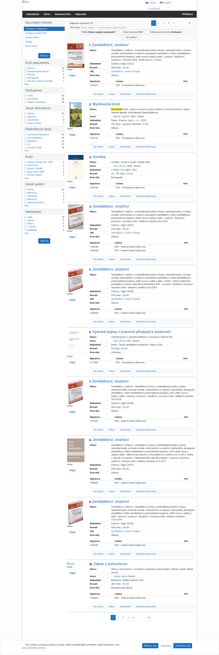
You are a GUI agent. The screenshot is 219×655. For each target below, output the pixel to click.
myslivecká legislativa (38, 134)
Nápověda (81, 14)
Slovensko (32, 196)
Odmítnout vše (182, 645)
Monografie (33, 77)
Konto (47, 14)
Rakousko (32, 199)
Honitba (97, 157)
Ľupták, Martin (120, 576)
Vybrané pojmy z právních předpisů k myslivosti (130, 332)
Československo (35, 202)
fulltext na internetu (36, 102)
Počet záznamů (132, 32)
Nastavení (166, 645)
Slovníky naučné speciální (40, 81)
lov (28, 144)
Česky (152, 2)
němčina (31, 116)
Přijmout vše (150, 645)
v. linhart (31, 226)
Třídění (97, 32)
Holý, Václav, (119, 166)
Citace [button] (111, 94)
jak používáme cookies (33, 648)
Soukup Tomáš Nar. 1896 (40, 162)
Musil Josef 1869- (36, 171)
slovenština (33, 120)
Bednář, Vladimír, (121, 116)
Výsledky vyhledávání (36, 28)
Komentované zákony (38, 71)
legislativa (32, 141)
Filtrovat (44, 55)
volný (30, 95)
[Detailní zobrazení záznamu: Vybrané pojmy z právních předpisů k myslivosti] (76, 342)
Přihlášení (187, 14)
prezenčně (32, 99)
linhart (30, 223)
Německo (32, 192)
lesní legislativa (34, 137)
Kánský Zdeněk (35, 168)
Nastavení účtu (63, 14)
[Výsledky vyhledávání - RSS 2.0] (97, 23)
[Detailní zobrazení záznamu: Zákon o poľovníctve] (71, 563)
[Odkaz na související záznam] (112, 116)
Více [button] (26, 84)
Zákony (31, 68)
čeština (30, 113)
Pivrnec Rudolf (34, 175)
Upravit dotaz (32, 37)
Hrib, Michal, (119, 341)
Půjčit (72, 75)
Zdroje (28, 41)
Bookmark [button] (125, 94)
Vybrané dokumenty (145, 94)
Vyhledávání (32, 14)
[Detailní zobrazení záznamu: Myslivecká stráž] (76, 114)
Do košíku (130, 37)
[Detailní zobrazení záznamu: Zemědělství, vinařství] (76, 55)
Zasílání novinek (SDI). (36, 33)
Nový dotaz (31, 46)
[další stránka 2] (179, 23)
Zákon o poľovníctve (108, 564)
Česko (30, 189)
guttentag (32, 230)
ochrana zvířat (34, 147)
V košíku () (153, 8)
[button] (192, 31)
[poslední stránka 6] (184, 23)
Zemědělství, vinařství (108, 45)
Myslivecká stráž (104, 104)
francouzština (34, 123)
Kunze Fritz (32, 165)
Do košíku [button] (97, 94)
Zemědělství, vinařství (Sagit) (125, 71)
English (167, 2)
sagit (29, 217)
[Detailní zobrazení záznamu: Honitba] (76, 167)
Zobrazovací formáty (164, 32)
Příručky (31, 74)
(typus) (30, 220)
